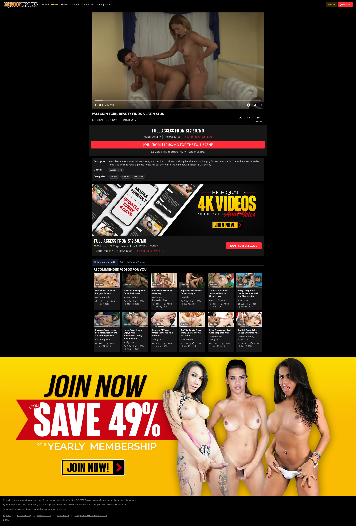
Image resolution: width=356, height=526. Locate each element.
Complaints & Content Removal (91, 515)
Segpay (29, 509)
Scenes (54, 4)
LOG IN (331, 4)
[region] (178, 60)
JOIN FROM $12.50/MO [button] (244, 245)
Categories (87, 4)
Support (9, 515)
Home (45, 4)
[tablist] (178, 262)
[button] (95, 105)
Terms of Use (45, 515)
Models (76, 4)
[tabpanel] (178, 310)
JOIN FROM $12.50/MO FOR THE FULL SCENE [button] (178, 144)
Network (65, 4)
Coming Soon (103, 4)
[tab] (105, 262)
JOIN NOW (345, 4)
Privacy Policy (26, 515)
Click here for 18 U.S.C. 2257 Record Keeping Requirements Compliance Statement (96, 500)
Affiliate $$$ (64, 515)
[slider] (178, 100)
